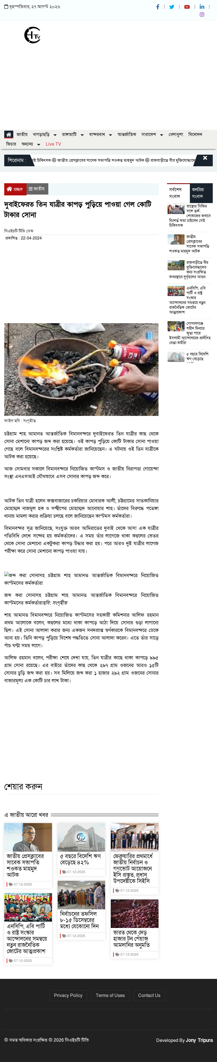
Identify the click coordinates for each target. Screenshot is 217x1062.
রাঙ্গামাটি (70, 134)
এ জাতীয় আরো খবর (26, 815)
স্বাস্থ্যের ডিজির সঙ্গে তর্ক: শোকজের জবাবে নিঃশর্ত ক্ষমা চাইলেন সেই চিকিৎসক (190, 216)
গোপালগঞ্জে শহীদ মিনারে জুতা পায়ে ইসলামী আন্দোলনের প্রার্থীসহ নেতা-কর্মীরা (190, 333)
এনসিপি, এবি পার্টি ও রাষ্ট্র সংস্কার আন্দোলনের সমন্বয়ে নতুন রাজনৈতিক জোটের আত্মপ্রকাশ (27, 939)
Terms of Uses (110, 995)
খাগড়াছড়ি (42, 134)
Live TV (53, 144)
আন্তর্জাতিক (127, 134)
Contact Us (149, 995)
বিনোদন (195, 134)
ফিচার (11, 144)
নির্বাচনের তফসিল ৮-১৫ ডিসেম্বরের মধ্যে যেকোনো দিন (79, 920)
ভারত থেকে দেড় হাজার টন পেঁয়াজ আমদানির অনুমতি (131, 939)
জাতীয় (22, 134)
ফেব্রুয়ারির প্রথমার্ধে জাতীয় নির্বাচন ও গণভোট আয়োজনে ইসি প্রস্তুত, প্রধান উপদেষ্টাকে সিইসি (133, 869)
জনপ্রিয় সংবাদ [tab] (198, 193)
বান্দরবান (97, 134)
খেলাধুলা (176, 134)
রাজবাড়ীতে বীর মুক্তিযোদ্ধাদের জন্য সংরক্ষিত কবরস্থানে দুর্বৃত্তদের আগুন (188, 270)
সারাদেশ (149, 134)
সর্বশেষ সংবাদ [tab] (175, 193)
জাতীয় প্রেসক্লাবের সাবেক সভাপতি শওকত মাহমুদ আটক (90, 160)
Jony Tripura (199, 1040)
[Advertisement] (108, 84)
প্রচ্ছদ (18, 189)
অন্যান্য (27, 144)
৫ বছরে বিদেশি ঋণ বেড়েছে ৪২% (80, 859)
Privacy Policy (68, 995)
